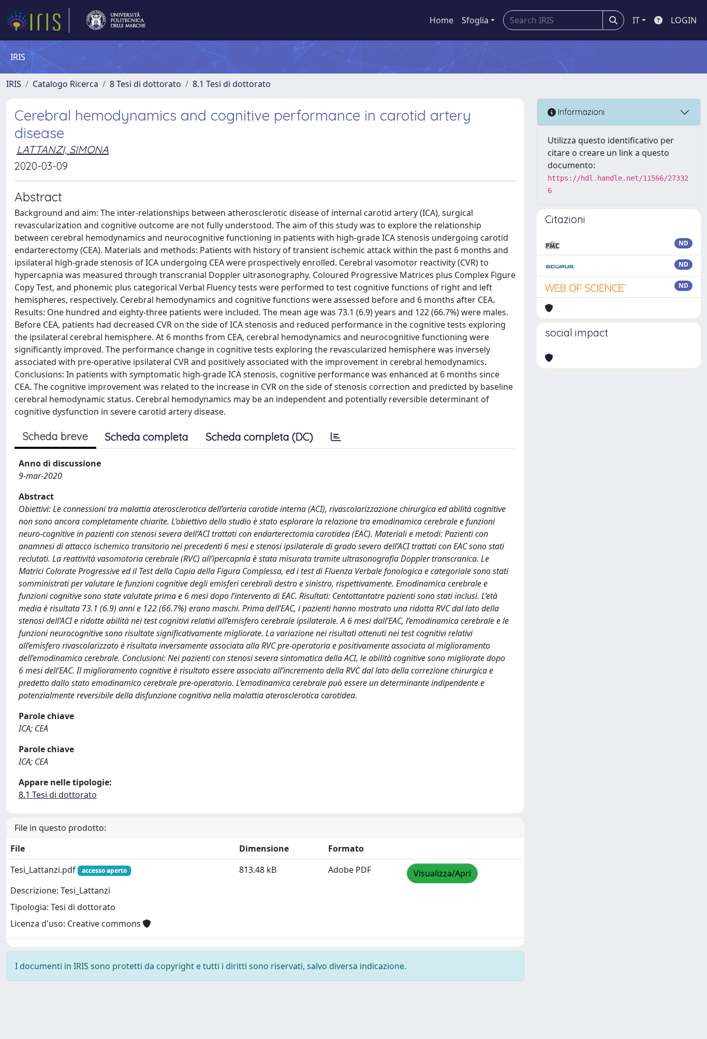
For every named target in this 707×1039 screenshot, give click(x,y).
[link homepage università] (116, 20)
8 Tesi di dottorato (145, 84)
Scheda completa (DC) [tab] (259, 436)
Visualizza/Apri (442, 873)
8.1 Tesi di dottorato (232, 84)
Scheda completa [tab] (146, 436)
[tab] (336, 437)
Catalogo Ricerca (65, 84)
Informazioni (580, 112)
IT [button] (636, 20)
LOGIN (684, 20)
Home (441, 20)
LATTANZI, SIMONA (63, 149)
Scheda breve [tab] (55, 436)
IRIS (13, 84)
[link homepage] (37, 20)
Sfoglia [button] (475, 20)
